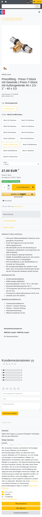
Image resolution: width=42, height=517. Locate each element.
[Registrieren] (6, 1)
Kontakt (4, 443)
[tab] (21, 214)
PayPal (7, 494)
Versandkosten (18, 206)
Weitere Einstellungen (9, 499)
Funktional (9, 497)
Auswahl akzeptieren (21, 513)
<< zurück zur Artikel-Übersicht (12, 19)
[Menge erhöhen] (8, 185)
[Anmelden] (2, 1)
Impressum (34, 481)
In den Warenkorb (23, 187)
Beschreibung (8, 214)
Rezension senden (10, 413)
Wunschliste (8, 201)
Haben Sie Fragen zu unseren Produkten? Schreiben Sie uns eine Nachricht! (20, 435)
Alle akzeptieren (21, 504)
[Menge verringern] (8, 188)
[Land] (27, 1)
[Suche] (37, 6)
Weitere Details (8, 227)
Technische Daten (9, 221)
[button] (18, 195)
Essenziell (8, 492)
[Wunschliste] (31, 1)
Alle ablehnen (21, 508)
